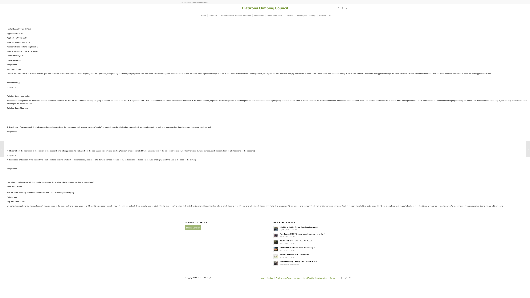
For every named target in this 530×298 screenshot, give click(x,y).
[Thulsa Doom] (2, 149)
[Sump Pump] (528, 149)
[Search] (329, 15)
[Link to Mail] (346, 8)
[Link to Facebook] (338, 8)
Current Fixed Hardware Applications (194, 2)
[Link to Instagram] (342, 8)
